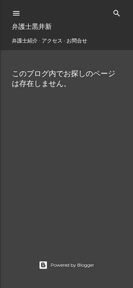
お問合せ (76, 40)
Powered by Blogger (72, 265)
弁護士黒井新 (32, 26)
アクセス (52, 40)
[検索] (116, 11)
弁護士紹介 (25, 40)
